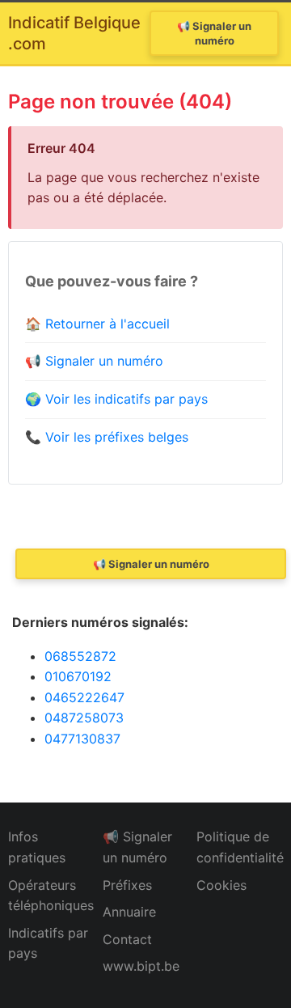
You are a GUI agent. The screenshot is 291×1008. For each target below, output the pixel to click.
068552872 (80, 656)
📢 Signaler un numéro (214, 33)
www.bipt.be (141, 966)
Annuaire (129, 912)
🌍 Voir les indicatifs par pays (116, 399)
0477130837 (82, 739)
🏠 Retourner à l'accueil (97, 324)
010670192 (78, 676)
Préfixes (127, 885)
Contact (127, 939)
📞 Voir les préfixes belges (106, 437)
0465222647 (84, 697)
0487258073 (84, 717)
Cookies (221, 885)
